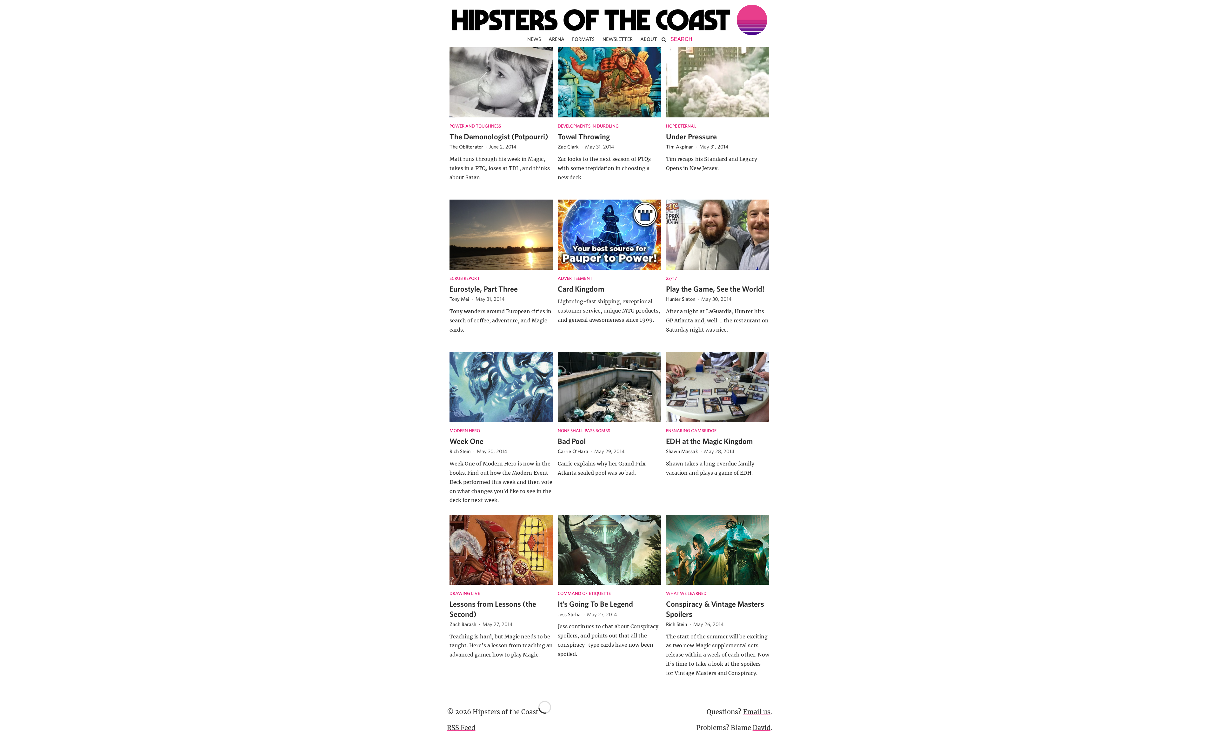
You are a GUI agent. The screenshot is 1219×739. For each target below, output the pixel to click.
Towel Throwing (584, 136)
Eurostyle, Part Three (484, 288)
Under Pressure (691, 136)
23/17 (671, 278)
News (534, 39)
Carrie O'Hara (573, 451)
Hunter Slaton (680, 299)
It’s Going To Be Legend (595, 603)
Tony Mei (459, 299)
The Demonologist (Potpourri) (499, 136)
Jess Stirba (569, 614)
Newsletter (618, 39)
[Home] (609, 20)
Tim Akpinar (679, 146)
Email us (756, 712)
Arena (556, 39)
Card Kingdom (581, 288)
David (761, 728)
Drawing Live (465, 593)
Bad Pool (572, 441)
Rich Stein (460, 451)
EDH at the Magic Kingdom (709, 441)
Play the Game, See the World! (715, 288)
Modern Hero (465, 430)
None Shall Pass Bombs (584, 430)
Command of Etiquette (584, 593)
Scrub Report (465, 278)
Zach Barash (463, 624)
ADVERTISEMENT (575, 278)
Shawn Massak (682, 451)
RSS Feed (461, 728)
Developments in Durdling (588, 126)
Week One (466, 441)
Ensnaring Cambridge (691, 430)
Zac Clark (568, 146)
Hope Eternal (681, 126)
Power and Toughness (475, 126)
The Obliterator (466, 146)
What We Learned (686, 593)
